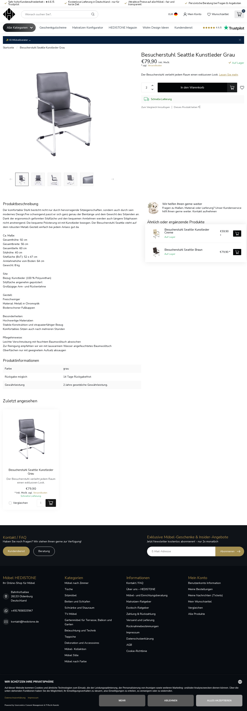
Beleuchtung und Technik (80, 630)
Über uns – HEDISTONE (140, 589)
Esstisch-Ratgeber (137, 608)
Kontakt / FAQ (134, 583)
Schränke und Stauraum (79, 608)
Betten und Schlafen (77, 601)
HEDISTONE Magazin (123, 27)
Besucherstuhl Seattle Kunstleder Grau (42, 47)
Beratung (44, 551)
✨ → (18, 40)
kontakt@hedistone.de (25, 622)
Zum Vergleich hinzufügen (155, 107)
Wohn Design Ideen (156, 27)
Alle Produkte (196, 614)
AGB (129, 645)
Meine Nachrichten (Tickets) (205, 595)
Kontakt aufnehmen (205, 211)
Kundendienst (183, 27)
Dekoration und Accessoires (82, 643)
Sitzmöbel (71, 595)
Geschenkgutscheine (53, 27)
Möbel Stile (72, 655)
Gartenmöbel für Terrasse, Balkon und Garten (88, 622)
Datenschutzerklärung (140, 638)
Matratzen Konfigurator (87, 27)
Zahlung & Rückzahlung (141, 614)
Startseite (8, 47)
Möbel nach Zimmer (77, 583)
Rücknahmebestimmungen (142, 626)
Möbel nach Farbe (76, 661)
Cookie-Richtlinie (136, 651)
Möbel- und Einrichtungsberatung (146, 595)
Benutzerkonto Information (204, 583)
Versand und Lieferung (140, 620)
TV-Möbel (71, 614)
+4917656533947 (22, 610)
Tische (69, 589)
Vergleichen (20, 502)
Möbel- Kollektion (75, 649)
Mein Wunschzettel (200, 601)
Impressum (133, 632)
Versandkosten (155, 65)
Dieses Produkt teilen (186, 107)
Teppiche (70, 637)
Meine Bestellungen (200, 589)
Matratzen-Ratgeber (138, 601)
